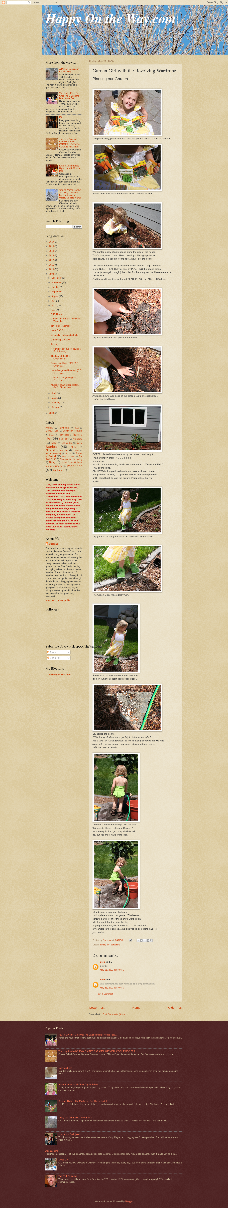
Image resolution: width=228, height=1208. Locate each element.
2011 (51, 265)
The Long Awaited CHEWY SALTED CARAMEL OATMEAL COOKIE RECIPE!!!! (70, 143)
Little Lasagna (51, 1151)
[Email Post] (130, 940)
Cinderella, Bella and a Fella (64, 335)
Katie (53, 443)
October (56, 287)
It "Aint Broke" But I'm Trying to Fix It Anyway (66, 350)
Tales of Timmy (68, 456)
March (55, 398)
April (54, 393)
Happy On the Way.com (111, 18)
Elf (60, 117)
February (56, 402)
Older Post (175, 1007)
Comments (55, 658)
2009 (51, 274)
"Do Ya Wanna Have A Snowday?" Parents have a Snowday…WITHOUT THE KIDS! (70, 194)
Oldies (76, 450)
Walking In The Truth (60, 674)
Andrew (49, 428)
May (54, 310)
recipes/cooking (53, 453)
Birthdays (64, 428)
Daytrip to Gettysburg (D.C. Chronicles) (64, 378)
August (55, 296)
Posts (52, 652)
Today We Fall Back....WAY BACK (75, 1117)
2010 (51, 269)
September (57, 291)
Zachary (57, 470)
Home (136, 1007)
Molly (73, 447)
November (57, 282)
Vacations (74, 466)
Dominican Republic (72, 431)
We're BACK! (57, 330)
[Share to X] (144, 940)
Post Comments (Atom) (113, 1014)
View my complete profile (58, 600)
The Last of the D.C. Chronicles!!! (61, 357)
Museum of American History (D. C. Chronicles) (65, 386)
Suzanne (53, 544)
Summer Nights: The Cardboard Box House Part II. (83, 1101)
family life (104, 944)
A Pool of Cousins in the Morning (69, 70)
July (54, 301)
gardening (115, 944)
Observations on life (56, 450)
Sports (68, 453)
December (57, 278)
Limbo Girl (63, 1159)
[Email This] (138, 940)
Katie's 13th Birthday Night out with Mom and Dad (70, 168)
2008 (51, 413)
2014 (51, 251)
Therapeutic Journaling (71, 459)
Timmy (52, 462)
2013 (51, 255)
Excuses (52, 435)
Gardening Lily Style (60, 339)
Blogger (129, 1201)
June (54, 305)
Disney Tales (52, 431)
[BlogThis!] (141, 940)
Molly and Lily (65, 1068)
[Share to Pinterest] (151, 940)
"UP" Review (57, 314)
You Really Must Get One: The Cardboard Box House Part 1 (69, 96)
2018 (51, 246)
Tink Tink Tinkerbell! (61, 326)
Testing (54, 344)
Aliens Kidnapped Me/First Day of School (78, 1084)
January (56, 407)
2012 (51, 260)
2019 (51, 242)
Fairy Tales (64, 435)
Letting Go (67, 443)
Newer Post (96, 1007)
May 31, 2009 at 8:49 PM (112, 970)
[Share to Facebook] (147, 940)
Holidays (77, 438)
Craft (77, 428)
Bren (102, 962)
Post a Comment (105, 994)
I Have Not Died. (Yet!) (69, 1134)
